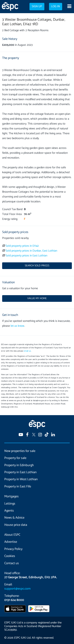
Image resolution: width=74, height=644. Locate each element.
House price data (15, 525)
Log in (55, 6)
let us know (17, 325)
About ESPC (12, 535)
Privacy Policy (13, 549)
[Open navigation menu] (69, 6)
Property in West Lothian (21, 479)
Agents (9, 510)
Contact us (11, 563)
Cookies (9, 556)
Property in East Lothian (20, 472)
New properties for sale (19, 451)
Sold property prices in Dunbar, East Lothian (31, 250)
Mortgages (11, 496)
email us (27, 351)
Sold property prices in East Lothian (26, 255)
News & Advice (14, 517)
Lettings (9, 503)
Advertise (10, 542)
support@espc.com (17, 588)
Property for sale (15, 458)
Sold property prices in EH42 (22, 245)
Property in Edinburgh (19, 465)
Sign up (37, 6)
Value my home (37, 298)
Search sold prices (37, 265)
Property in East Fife (17, 486)
